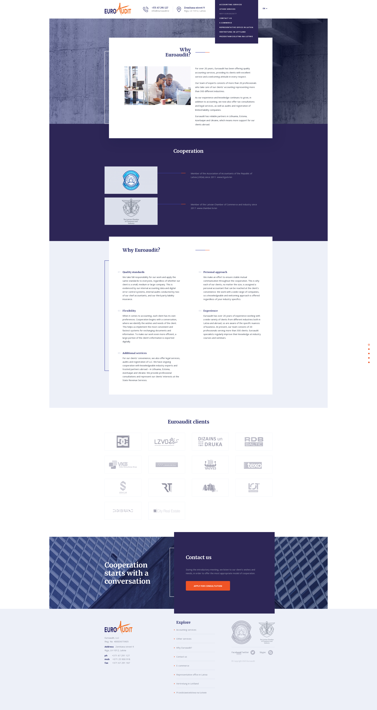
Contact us (225, 18)
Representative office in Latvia (236, 27)
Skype (263, 652)
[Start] (369, 345)
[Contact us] (369, 362)
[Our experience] (369, 349)
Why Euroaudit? (228, 13)
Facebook (236, 652)
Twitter (245, 652)
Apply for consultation (208, 586)
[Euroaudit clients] (369, 358)
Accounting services (230, 4)
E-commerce (225, 23)
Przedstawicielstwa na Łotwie (236, 36)
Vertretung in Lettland (232, 32)
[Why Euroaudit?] (369, 353)
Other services (227, 9)
